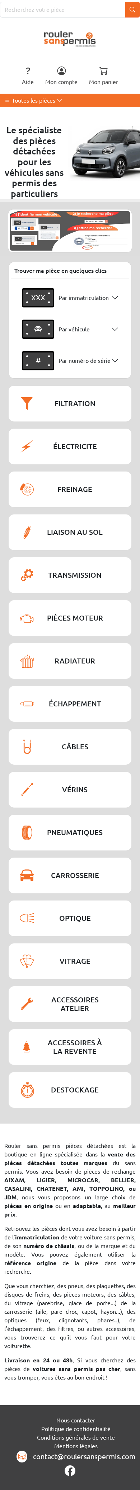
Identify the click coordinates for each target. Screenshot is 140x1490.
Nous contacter (75, 1420)
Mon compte (61, 82)
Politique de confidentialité (76, 1429)
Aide (28, 82)
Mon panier (103, 82)
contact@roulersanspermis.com (84, 1456)
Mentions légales (76, 1446)
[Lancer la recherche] (132, 10)
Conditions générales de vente (76, 1437)
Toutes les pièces (33, 100)
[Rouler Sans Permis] (70, 38)
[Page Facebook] (70, 1471)
